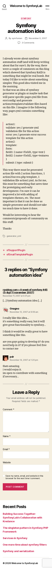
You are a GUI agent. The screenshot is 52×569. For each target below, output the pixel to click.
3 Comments (28, 42)
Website (7, 462)
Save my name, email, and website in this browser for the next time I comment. (24, 477)
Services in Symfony (15, 538)
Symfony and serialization (18, 551)
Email (6, 449)
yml (19, 236)
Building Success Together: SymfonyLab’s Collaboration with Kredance (22, 517)
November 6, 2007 (38, 38)
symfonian (17, 38)
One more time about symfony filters (25, 544)
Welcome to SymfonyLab (26, 5)
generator (11, 236)
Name (6, 436)
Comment (8, 409)
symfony (26, 18)
